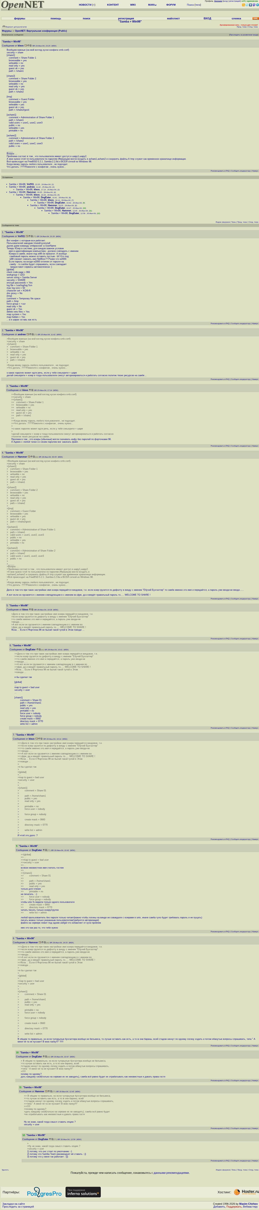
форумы (19, 18)
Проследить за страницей (18, 1206)
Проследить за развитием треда (244, 35)
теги (197, 4)
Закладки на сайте (13, 1203)
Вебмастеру (250, 1206)
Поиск (190, 4)
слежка (236, 18)
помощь (56, 18)
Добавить (219, 1206)
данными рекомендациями (171, 1172)
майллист (173, 18)
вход (225, 1)
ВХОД (207, 18)
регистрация (234, 1)
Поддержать (234, 1206)
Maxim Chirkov (248, 1203)
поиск (86, 18)
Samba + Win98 (17, 184)
